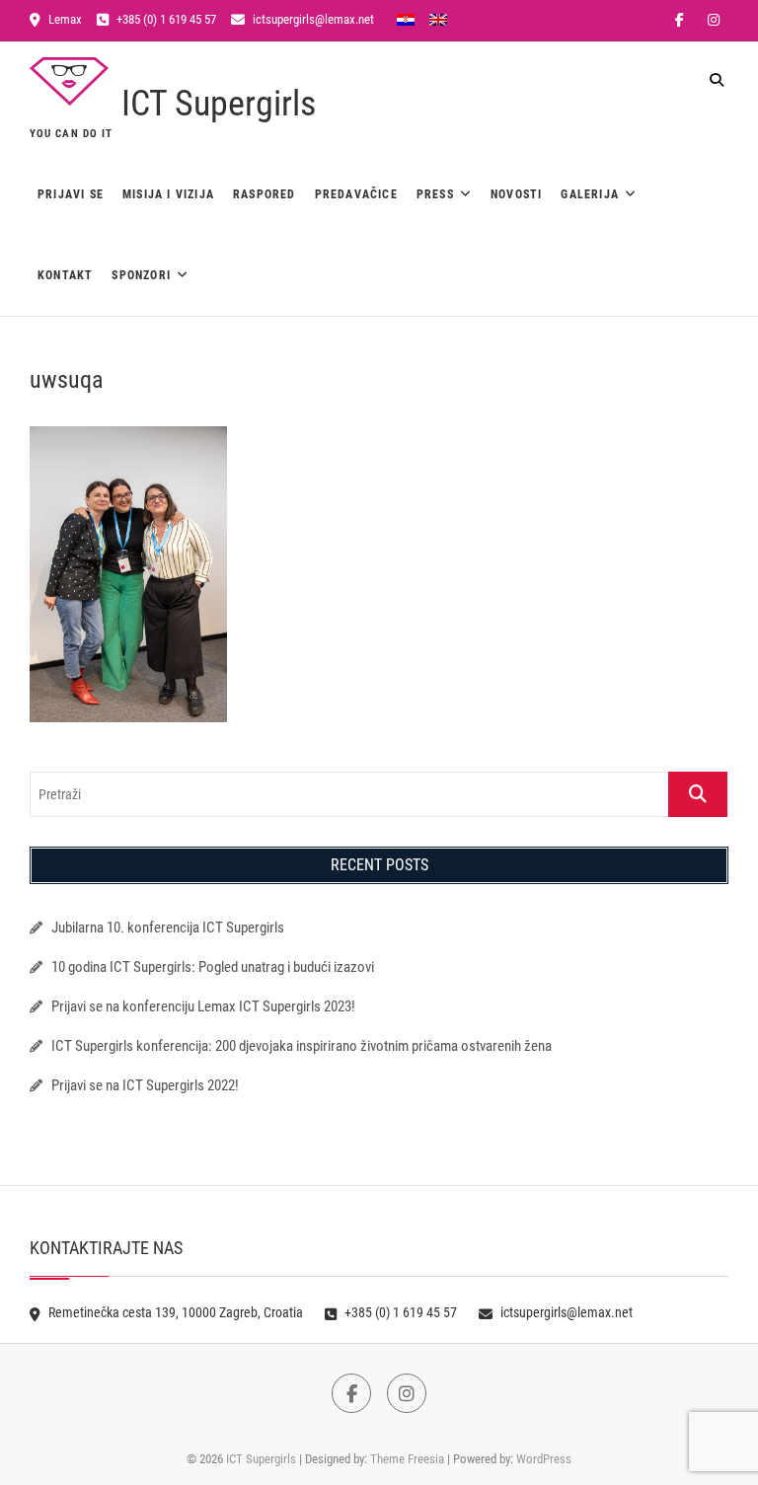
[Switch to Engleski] (438, 19)
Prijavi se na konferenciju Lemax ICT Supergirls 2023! (203, 1006)
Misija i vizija (168, 194)
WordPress (543, 1458)
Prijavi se (71, 194)
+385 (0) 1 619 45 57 (165, 19)
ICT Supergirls (218, 103)
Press (435, 194)
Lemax (63, 19)
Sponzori (141, 275)
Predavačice (356, 194)
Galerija (590, 194)
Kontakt (65, 275)
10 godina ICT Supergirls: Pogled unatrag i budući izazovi (212, 967)
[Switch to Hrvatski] (406, 19)
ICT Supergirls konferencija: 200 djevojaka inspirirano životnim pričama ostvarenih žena (301, 1046)
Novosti (516, 194)
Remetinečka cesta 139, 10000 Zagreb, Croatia (174, 1312)
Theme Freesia (407, 1458)
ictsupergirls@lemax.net (312, 19)
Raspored (264, 194)
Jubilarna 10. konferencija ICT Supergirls (169, 927)
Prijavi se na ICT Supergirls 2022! (145, 1085)
